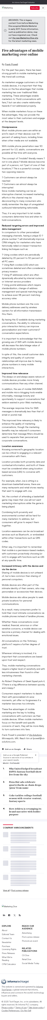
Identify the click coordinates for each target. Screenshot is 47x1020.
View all (6, 890)
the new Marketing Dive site (25, 38)
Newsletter (6, 942)
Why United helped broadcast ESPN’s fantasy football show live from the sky (25, 771)
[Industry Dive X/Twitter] (14, 915)
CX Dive (25, 955)
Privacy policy (8, 1007)
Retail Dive (26, 959)
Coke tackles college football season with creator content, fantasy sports (25, 798)
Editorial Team (8, 934)
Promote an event (30, 941)
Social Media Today (30, 963)
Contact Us (7, 938)
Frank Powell (11, 64)
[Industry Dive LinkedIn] (4, 915)
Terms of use (21, 1007)
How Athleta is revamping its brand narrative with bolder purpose (25, 811)
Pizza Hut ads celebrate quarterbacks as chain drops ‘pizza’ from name (25, 785)
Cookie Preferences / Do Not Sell (16, 1010)
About (4, 930)
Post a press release (20, 890)
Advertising (27, 933)
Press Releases (8, 953)
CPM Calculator (9, 964)
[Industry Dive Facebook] (9, 915)
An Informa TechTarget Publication (23, 2)
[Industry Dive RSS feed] (19, 915)
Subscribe (35, 8)
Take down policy (36, 1007)
